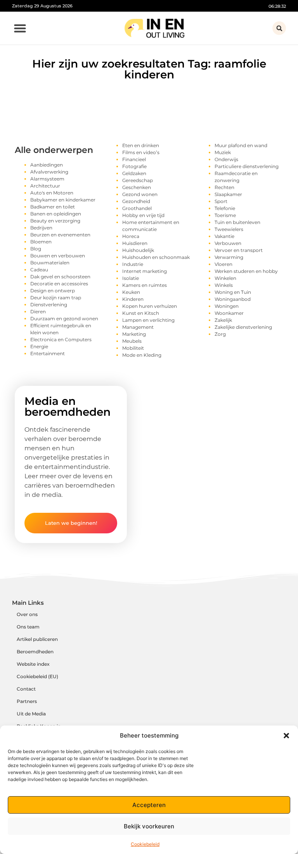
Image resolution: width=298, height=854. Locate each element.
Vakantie (224, 236)
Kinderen (133, 299)
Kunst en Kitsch (140, 313)
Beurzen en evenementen (60, 235)
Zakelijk (223, 320)
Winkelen (225, 278)
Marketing (134, 334)
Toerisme (225, 215)
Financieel (134, 159)
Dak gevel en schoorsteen (60, 276)
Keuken (131, 292)
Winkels (224, 285)
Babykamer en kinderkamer (62, 200)
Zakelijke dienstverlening (243, 327)
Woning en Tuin (233, 292)
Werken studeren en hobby (246, 271)
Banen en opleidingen (55, 214)
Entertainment (47, 353)
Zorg (220, 334)
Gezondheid (136, 201)
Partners (27, 701)
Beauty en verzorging (55, 221)
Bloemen (41, 242)
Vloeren (223, 264)
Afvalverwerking (49, 172)
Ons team (28, 627)
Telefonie (225, 208)
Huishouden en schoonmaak (156, 257)
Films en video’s (140, 152)
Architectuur (45, 186)
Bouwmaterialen (49, 263)
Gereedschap (137, 180)
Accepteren (149, 805)
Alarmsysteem (47, 179)
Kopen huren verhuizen (149, 306)
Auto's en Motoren (51, 193)
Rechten (224, 187)
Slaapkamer (228, 194)
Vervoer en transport (239, 250)
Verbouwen (228, 243)
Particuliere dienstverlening (247, 166)
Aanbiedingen (46, 165)
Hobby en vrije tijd (143, 215)
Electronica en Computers (61, 339)
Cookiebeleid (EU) (37, 676)
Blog (35, 249)
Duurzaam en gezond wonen (64, 318)
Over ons (27, 614)
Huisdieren (134, 243)
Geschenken (136, 187)
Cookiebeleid (145, 844)
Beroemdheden (35, 651)
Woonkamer (229, 313)
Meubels (132, 341)
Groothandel (137, 208)
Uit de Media (31, 714)
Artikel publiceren (37, 639)
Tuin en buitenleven (237, 222)
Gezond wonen (140, 194)
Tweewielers (229, 229)
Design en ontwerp (52, 290)
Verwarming (229, 257)
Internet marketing (144, 271)
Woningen (227, 306)
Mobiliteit (133, 348)
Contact (26, 689)
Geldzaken (134, 173)
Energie (39, 346)
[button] (286, 735)
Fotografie (134, 166)
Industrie (132, 264)
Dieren (38, 311)
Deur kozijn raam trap (55, 297)
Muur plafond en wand (241, 145)
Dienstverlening (48, 304)
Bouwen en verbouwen (57, 256)
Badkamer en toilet (52, 207)
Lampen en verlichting (148, 320)
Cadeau (39, 270)
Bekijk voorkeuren (149, 826)
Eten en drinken (140, 145)
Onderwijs (226, 159)
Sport (221, 201)
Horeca (130, 236)
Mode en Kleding (141, 355)
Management (138, 327)
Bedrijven (41, 228)
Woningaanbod (233, 299)
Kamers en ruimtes (144, 285)
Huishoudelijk (138, 250)
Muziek (223, 152)
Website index (33, 664)
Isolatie (130, 278)
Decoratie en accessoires (59, 283)
